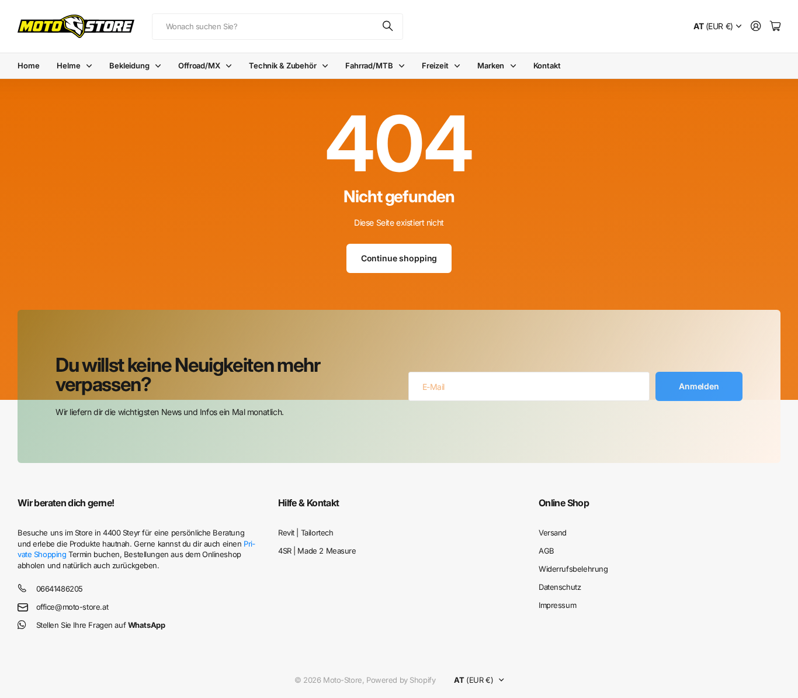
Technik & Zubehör (283, 65)
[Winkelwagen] (775, 26)
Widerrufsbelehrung (573, 568)
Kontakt (547, 65)
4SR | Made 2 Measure (317, 550)
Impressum (557, 605)
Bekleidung (129, 65)
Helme (68, 65)
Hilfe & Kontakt (308, 503)
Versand (553, 532)
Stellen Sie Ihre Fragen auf (100, 625)
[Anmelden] (756, 26)
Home (28, 65)
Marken (490, 65)
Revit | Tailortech (305, 532)
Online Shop (564, 503)
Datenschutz (560, 587)
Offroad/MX (199, 65)
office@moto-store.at (72, 606)
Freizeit (435, 65)
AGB (546, 550)
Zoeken (388, 26)
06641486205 (59, 588)
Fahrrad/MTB (369, 65)
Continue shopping (399, 258)
